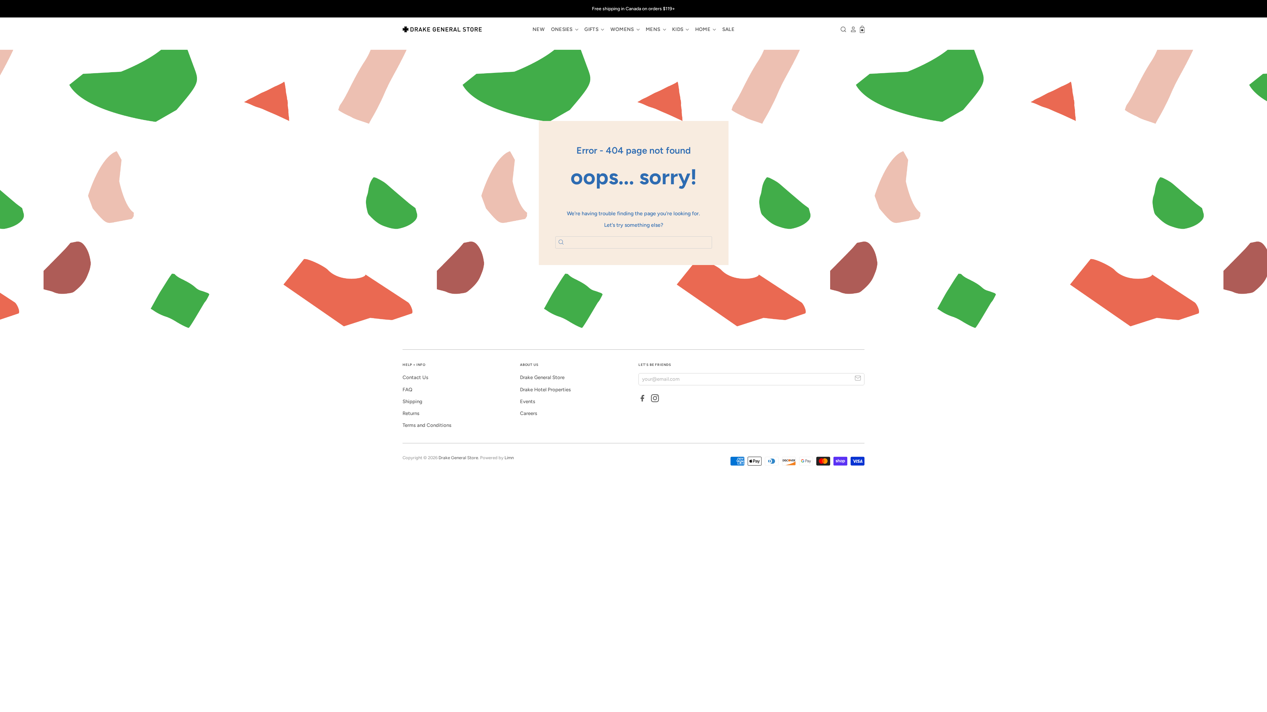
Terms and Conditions (427, 425)
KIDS (678, 29)
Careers (528, 413)
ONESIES (562, 29)
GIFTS (592, 29)
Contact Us (415, 377)
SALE (728, 29)
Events (527, 401)
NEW (539, 29)
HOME (703, 29)
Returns (411, 413)
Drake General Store (542, 377)
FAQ (407, 390)
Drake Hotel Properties (545, 390)
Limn (509, 457)
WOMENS (622, 29)
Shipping (412, 401)
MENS (654, 29)
